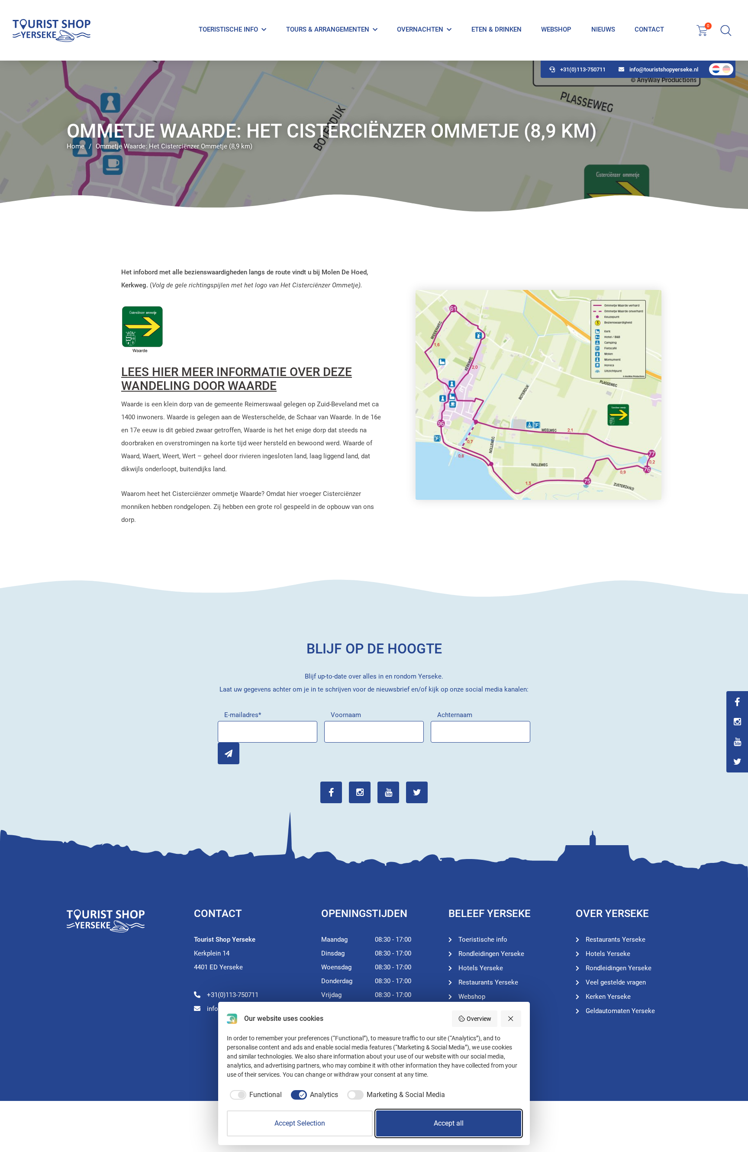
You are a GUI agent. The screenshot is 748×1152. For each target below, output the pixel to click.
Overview (479, 1018)
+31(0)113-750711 (583, 69)
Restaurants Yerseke (488, 982)
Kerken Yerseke (608, 997)
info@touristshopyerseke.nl (663, 69)
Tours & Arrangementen (327, 29)
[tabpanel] (374, 136)
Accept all (449, 1123)
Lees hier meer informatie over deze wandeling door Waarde (236, 379)
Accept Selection (299, 1123)
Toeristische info (228, 29)
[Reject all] (511, 1018)
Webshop (556, 29)
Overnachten (420, 29)
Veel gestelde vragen (616, 982)
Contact (649, 29)
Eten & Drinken (496, 29)
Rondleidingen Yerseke (491, 954)
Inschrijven (228, 753)
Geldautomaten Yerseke (620, 1011)
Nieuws (603, 29)
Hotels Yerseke (480, 968)
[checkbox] (254, 1095)
